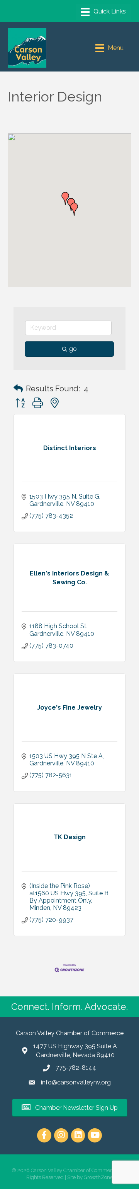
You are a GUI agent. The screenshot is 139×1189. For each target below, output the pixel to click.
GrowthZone (98, 1177)
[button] (74, 209)
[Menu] (103, 12)
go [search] (73, 349)
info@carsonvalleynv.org (76, 1082)
